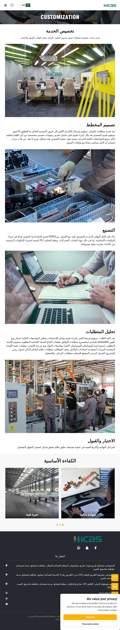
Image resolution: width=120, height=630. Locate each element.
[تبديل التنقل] (5, 5)
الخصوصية (60, 619)
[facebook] (95, 548)
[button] (63, 525)
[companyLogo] (109, 5)
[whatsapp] (78, 548)
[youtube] (87, 548)
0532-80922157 (107, 593)
